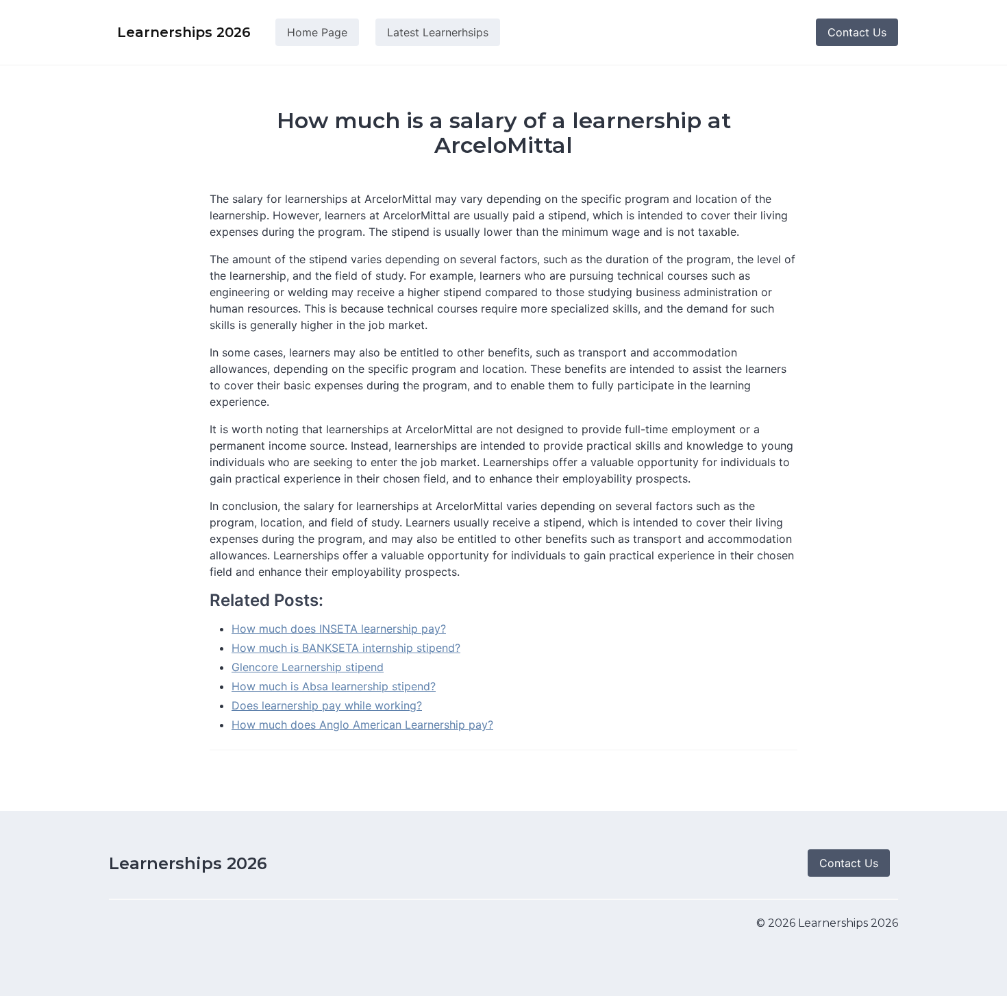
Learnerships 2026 (188, 863)
